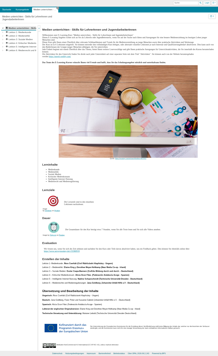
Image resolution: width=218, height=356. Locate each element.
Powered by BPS (159, 353)
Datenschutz (57, 353)
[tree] (18, 39)
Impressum (91, 353)
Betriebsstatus (119, 353)
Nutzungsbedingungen (74, 353)
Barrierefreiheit (105, 353)
